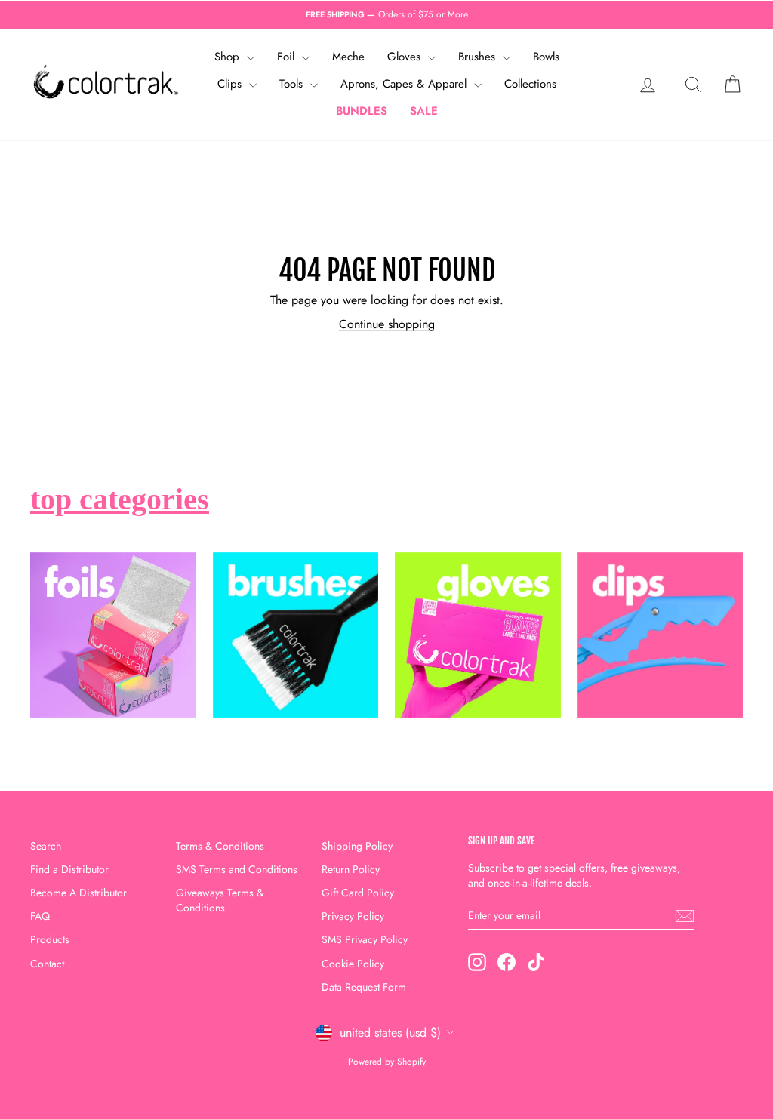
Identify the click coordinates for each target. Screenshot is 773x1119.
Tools (292, 83)
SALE (424, 111)
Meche (348, 56)
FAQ (40, 916)
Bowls (546, 56)
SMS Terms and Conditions (236, 869)
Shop (228, 56)
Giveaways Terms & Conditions (219, 900)
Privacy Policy (353, 916)
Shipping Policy (357, 845)
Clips (231, 83)
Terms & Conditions (220, 845)
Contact (47, 963)
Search (45, 845)
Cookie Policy (353, 963)
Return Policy (351, 869)
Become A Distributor (78, 892)
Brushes (478, 56)
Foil (287, 56)
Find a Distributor (69, 869)
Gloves (405, 56)
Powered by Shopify (387, 1061)
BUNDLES (361, 111)
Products (49, 939)
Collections (530, 83)
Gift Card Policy (358, 892)
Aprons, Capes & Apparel (405, 83)
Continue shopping (387, 324)
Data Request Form (364, 986)
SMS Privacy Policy (365, 939)
